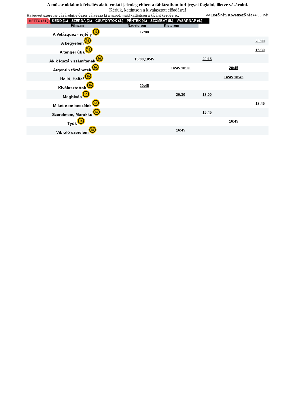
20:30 (180, 95)
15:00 (139, 59)
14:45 (175, 68)
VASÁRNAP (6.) (189, 21)
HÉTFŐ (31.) (38, 21)
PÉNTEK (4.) (137, 21)
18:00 (207, 95)
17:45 (260, 104)
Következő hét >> (242, 15)
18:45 (149, 59)
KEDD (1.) (60, 21)
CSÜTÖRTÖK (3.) (109, 21)
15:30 (260, 50)
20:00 (260, 41)
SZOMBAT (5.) (161, 21)
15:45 (207, 112)
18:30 (185, 68)
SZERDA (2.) (81, 21)
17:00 (144, 32)
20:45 (233, 68)
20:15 (207, 59)
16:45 (233, 121)
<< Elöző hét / (217, 15)
